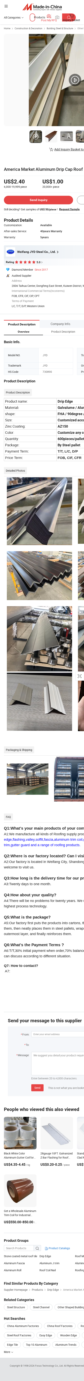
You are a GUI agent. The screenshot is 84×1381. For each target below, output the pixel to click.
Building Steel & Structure (60, 28)
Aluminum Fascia (14, 1263)
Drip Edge (45, 1256)
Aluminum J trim (49, 1263)
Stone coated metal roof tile (20, 1256)
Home (7, 28)
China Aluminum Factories (23, 1326)
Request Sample (69, 209)
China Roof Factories (59, 1326)
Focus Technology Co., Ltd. (49, 1365)
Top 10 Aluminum (36, 1344)
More (7, 1352)
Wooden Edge (68, 1335)
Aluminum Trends (65, 1344)
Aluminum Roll (12, 1270)
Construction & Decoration (28, 28)
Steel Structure (16, 1307)
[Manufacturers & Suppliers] (42, 7)
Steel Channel (41, 1307)
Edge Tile (12, 1344)
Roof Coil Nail (47, 1270)
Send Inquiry (38, 200)
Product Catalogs (59, 1248)
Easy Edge (45, 1335)
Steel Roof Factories (19, 1335)
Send (37, 1088)
